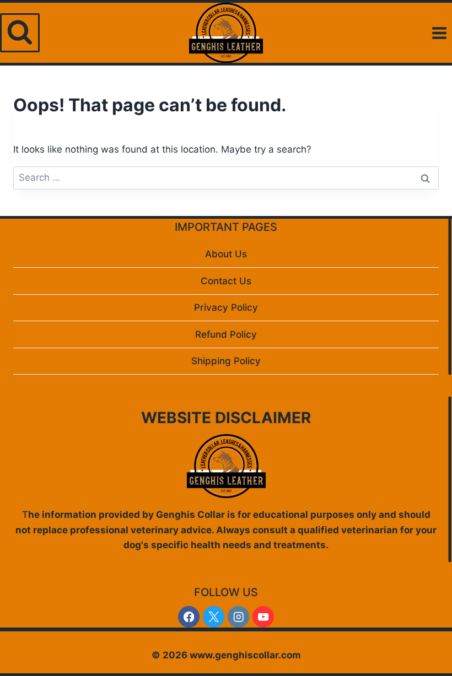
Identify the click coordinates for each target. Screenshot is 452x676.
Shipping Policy (226, 360)
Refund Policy (226, 334)
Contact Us (226, 280)
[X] (213, 617)
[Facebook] (189, 617)
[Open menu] (439, 32)
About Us (226, 253)
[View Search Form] (20, 33)
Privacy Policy (226, 307)
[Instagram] (238, 617)
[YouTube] (263, 617)
